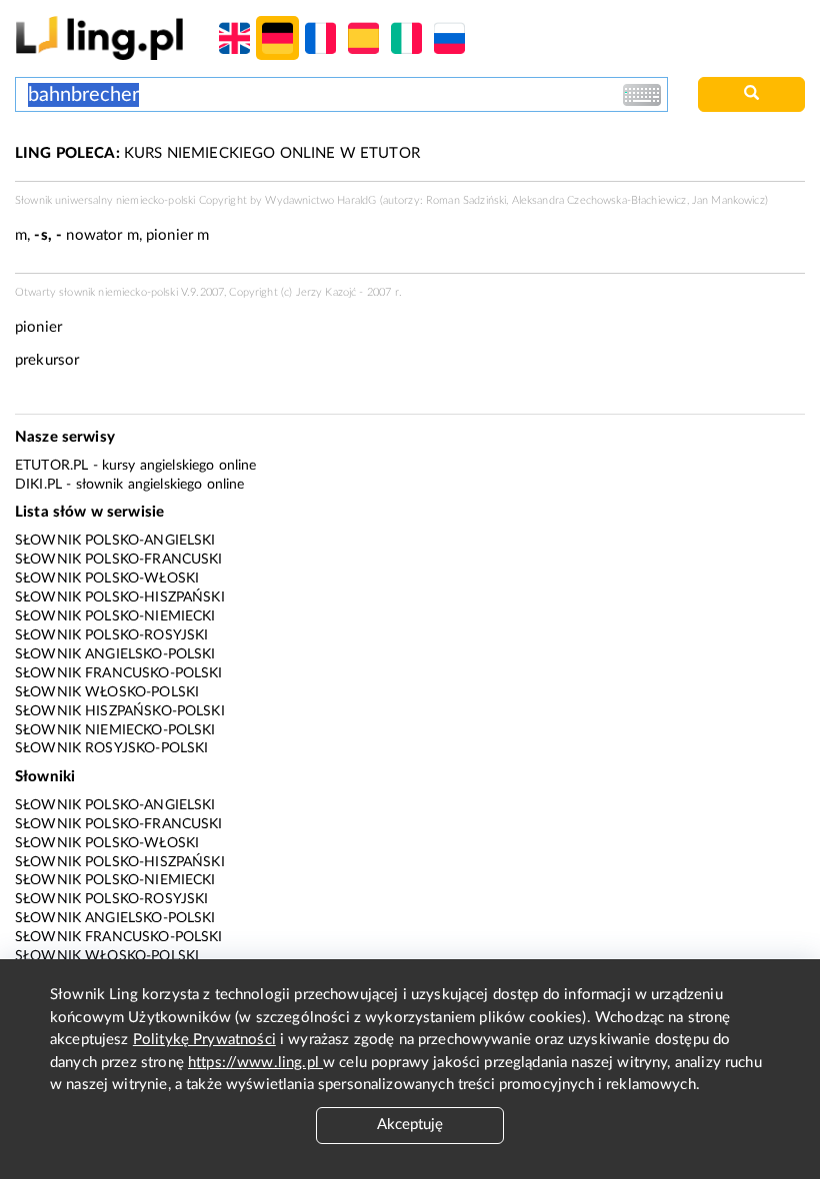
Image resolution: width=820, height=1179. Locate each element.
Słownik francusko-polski (119, 673)
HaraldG (356, 200)
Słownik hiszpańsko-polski (120, 711)
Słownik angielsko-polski (115, 654)
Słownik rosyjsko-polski (111, 748)
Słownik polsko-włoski (107, 579)
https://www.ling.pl (255, 1062)
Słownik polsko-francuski (119, 560)
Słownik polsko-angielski (115, 541)
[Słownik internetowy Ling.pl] (99, 37)
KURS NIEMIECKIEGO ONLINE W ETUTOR (217, 153)
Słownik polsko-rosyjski (111, 635)
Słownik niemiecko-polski (115, 730)
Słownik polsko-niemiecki (115, 616)
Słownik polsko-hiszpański (120, 597)
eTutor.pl (51, 466)
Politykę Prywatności (204, 1039)
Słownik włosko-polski (107, 692)
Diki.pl (38, 485)
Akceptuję (410, 1124)
